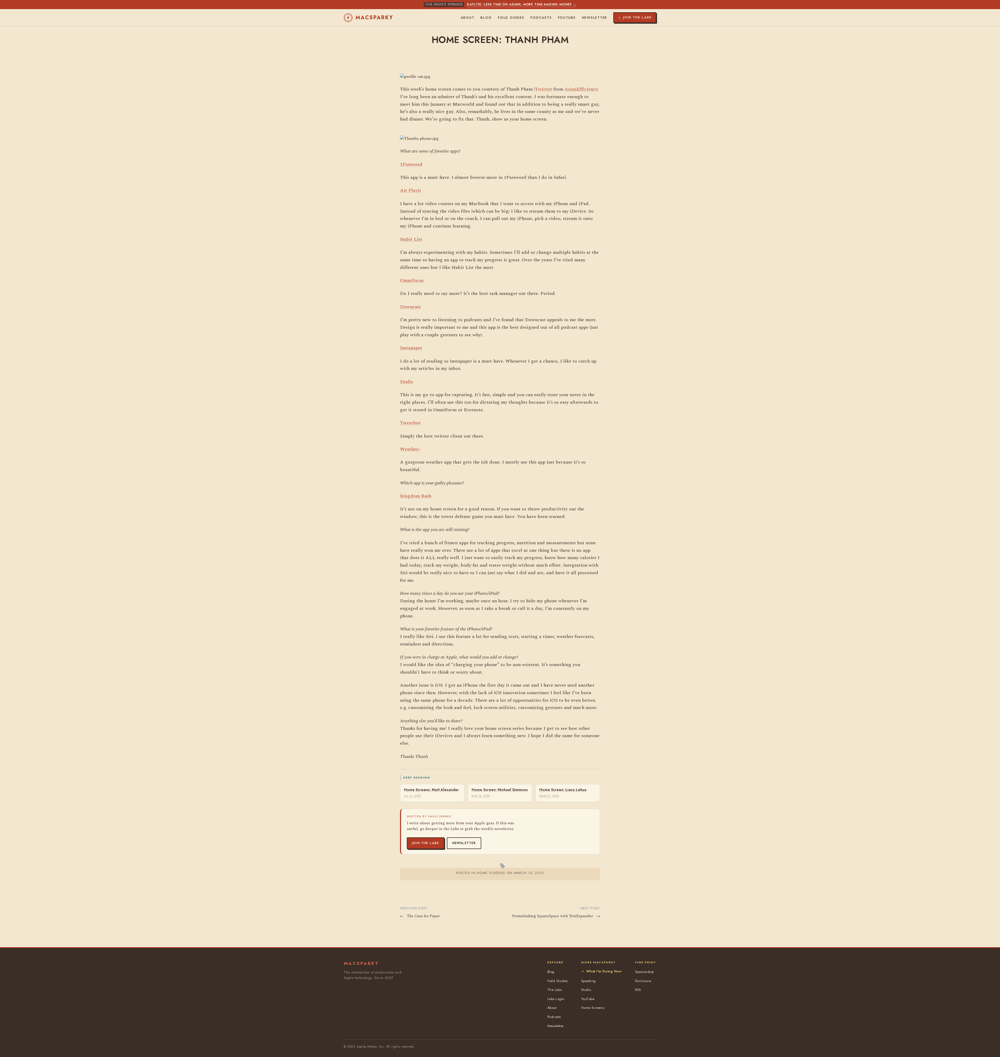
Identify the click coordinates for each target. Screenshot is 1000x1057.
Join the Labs (425, 843)
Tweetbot (410, 422)
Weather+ (410, 449)
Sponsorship (644, 971)
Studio (586, 989)
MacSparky (374, 17)
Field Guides (511, 17)
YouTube (567, 17)
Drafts (406, 381)
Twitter (543, 89)
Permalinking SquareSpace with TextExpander (556, 916)
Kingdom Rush (415, 495)
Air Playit (410, 190)
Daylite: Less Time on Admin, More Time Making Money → (521, 4)
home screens (491, 872)
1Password (411, 164)
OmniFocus (412, 280)
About (467, 17)
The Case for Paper (420, 916)
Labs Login (555, 998)
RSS (638, 989)
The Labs (554, 989)
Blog (486, 17)
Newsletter (464, 843)
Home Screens (592, 1007)
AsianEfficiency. (582, 89)
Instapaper (411, 347)
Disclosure (643, 980)
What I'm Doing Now (604, 971)
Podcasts (541, 17)
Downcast (410, 306)
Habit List (411, 239)
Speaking (588, 980)
